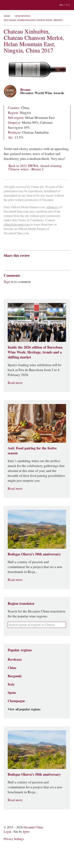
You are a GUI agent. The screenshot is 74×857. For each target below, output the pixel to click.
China (12, 668)
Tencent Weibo (21, 262)
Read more (15, 382)
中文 (68, 5)
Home (7, 16)
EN (61, 5)
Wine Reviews (22, 16)
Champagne (16, 701)
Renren (36, 262)
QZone (29, 262)
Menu (5, 5)
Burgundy (15, 676)
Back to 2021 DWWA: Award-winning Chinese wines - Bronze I (35, 167)
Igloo (26, 832)
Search (13, 5)
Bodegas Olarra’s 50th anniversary (34, 554)
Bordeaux (15, 659)
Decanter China (37, 5)
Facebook (51, 262)
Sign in (9, 281)
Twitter (44, 262)
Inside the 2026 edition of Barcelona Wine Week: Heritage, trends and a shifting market (35, 352)
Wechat (13, 262)
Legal (7, 832)
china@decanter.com (17, 224)
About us (52, 207)
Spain (12, 692)
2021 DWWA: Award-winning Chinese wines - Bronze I (33, 20)
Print (57, 262)
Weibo (5, 262)
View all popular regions (24, 709)
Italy (11, 684)
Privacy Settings (14, 839)
